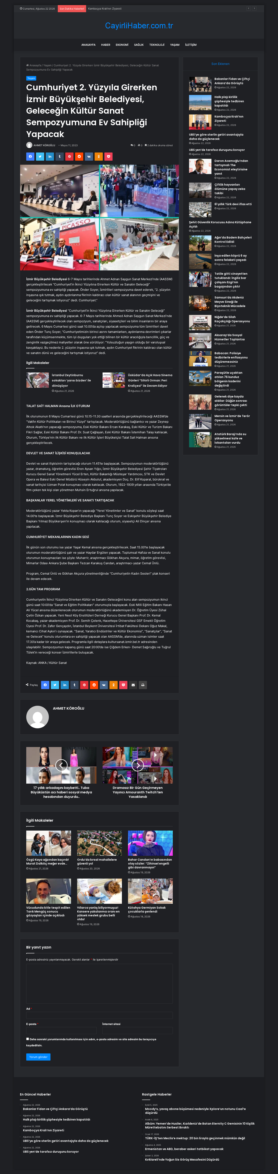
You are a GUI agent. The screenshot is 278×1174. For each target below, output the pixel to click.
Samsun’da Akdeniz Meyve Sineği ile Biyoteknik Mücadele (230, 301)
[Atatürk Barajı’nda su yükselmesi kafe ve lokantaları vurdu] (200, 439)
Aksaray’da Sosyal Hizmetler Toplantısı (230, 337)
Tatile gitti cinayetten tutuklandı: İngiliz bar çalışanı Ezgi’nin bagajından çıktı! (231, 280)
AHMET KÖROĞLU (44, 145)
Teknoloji (156, 44)
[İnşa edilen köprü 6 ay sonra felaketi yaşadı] (200, 261)
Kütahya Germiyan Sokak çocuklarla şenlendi (147, 910)
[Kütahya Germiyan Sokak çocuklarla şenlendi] (150, 891)
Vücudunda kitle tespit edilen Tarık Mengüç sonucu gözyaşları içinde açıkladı (48, 911)
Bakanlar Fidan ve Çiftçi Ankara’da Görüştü (232, 81)
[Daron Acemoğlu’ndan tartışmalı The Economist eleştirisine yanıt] (200, 166)
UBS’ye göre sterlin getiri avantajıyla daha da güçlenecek (216, 137)
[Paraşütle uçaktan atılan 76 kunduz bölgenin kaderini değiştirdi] (200, 378)
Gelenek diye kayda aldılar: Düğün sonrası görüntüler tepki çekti (231, 400)
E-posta (32, 1024)
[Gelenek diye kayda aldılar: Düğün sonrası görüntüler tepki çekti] (200, 402)
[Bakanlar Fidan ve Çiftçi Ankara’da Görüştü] (200, 84)
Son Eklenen (220, 64)
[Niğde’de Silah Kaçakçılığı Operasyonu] (200, 322)
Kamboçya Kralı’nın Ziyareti (104, 8)
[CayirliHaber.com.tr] (139, 25)
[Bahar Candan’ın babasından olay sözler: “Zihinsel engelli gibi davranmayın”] (150, 843)
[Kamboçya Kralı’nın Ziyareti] (200, 122)
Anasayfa (88, 44)
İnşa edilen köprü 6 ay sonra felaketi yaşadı (231, 258)
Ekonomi (122, 44)
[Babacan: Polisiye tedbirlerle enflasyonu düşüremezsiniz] (200, 358)
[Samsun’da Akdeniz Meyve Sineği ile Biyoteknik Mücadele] (200, 303)
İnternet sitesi (111, 1024)
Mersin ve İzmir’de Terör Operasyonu (232, 418)
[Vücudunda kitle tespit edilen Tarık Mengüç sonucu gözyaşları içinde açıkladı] (48, 891)
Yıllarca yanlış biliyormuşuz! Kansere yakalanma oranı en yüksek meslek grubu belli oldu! (98, 913)
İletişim (191, 44)
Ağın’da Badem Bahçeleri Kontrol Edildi (233, 239)
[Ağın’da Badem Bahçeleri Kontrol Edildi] (200, 243)
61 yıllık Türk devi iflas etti (233, 204)
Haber (105, 44)
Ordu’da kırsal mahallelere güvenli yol (97, 862)
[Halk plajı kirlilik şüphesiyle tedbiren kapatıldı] (200, 102)
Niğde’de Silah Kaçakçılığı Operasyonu (232, 319)
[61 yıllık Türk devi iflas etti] (200, 209)
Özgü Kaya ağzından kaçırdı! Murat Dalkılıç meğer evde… (47, 862)
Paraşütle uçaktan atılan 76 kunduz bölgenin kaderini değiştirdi (228, 379)
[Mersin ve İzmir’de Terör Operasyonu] (200, 421)
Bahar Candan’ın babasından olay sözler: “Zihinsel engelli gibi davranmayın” (150, 863)
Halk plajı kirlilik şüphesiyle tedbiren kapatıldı (229, 101)
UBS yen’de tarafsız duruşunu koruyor (217, 150)
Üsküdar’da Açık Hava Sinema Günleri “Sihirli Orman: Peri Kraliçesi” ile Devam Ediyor (150, 380)
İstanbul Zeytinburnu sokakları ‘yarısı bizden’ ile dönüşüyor (71, 380)
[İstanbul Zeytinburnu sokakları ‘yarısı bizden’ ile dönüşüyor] (37, 380)
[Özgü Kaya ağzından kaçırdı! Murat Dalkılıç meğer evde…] (48, 843)
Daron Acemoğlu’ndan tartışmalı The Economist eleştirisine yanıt (231, 167)
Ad (29, 1008)
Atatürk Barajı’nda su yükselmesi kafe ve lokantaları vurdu (230, 438)
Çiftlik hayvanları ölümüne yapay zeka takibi (230, 189)
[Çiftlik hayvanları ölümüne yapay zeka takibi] (200, 190)
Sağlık (139, 44)
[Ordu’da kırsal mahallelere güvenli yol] (99, 843)
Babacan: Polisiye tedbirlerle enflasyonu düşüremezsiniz (231, 357)
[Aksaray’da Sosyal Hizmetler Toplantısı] (200, 340)
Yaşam (174, 44)
